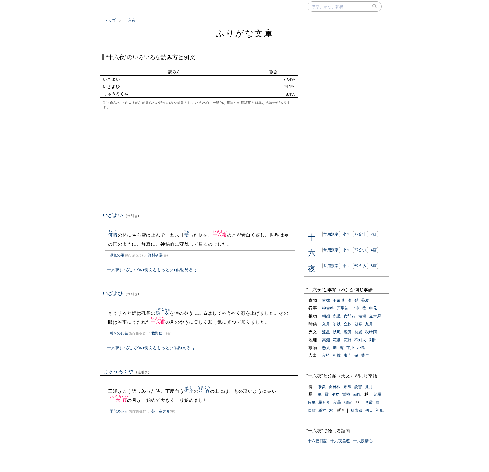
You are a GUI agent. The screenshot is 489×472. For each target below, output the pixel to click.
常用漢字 (330, 234)
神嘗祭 (328, 308)
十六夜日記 (317, 441)
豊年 (365, 355)
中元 (373, 308)
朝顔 (326, 316)
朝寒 (358, 324)
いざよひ (121, 293)
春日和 (334, 386)
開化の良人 (119, 411)
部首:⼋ (360, 250)
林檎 (326, 300)
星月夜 (324, 402)
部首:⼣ (360, 266)
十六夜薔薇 (340, 441)
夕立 (335, 394)
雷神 (346, 394)
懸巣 (326, 348)
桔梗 (362, 316)
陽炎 (322, 386)
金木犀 (375, 316)
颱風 (347, 332)
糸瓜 (337, 316)
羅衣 (162, 313)
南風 (357, 394)
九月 (369, 324)
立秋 (347, 324)
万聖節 (343, 308)
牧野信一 (158, 333)
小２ (346, 266)
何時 (113, 235)
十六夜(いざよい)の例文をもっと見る (150, 269)
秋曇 (337, 402)
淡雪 (358, 386)
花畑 (337, 340)
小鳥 (361, 348)
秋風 (337, 332)
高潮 (326, 340)
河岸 (189, 391)
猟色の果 (117, 255)
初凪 (380, 410)
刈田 (373, 340)
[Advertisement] (199, 160)
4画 (374, 250)
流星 (326, 332)
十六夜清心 (363, 441)
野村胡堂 (155, 255)
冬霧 (369, 402)
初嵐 (358, 332)
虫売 (347, 355)
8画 (374, 266)
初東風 (356, 410)
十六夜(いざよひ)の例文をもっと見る (149, 348)
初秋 (337, 324)
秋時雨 (371, 332)
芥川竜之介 (160, 411)
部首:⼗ (360, 234)
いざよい (121, 215)
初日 (369, 410)
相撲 (337, 355)
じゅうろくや (126, 371)
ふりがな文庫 (244, 33)
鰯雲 (348, 402)
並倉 (204, 391)
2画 (374, 234)
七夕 (355, 308)
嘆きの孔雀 (119, 333)
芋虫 (350, 348)
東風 (347, 386)
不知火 (360, 340)
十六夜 (220, 235)
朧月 (369, 386)
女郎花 (349, 316)
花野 (347, 340)
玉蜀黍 (339, 300)
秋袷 (326, 355)
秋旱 (312, 402)
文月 (326, 324)
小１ (346, 234)
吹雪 (312, 410)
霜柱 (322, 410)
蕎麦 (365, 300)
